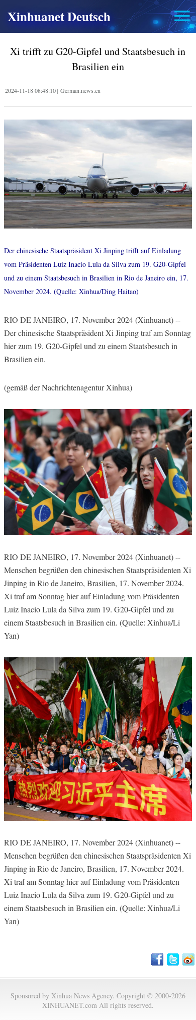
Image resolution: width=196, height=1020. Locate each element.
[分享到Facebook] (158, 959)
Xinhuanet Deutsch (59, 16)
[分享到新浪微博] (189, 959)
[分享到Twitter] (173, 959)
